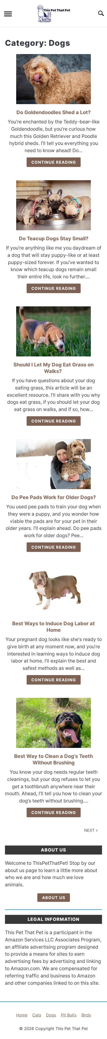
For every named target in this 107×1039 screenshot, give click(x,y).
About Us (53, 897)
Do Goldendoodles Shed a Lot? (53, 112)
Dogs (51, 1014)
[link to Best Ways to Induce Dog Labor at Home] (53, 590)
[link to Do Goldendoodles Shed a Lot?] (53, 79)
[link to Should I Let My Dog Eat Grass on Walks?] (53, 331)
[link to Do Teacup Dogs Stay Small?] (53, 205)
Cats (36, 1014)
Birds (86, 1014)
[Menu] (8, 15)
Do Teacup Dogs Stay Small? (53, 239)
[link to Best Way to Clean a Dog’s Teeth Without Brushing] (53, 723)
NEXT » (91, 830)
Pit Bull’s (68, 1014)
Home (21, 1014)
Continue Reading (53, 162)
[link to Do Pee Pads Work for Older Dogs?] (53, 464)
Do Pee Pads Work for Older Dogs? (53, 497)
